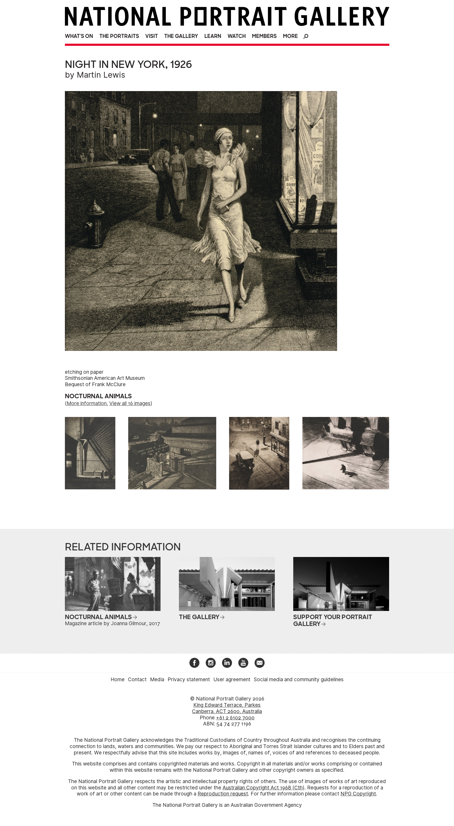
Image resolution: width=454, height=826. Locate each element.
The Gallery (181, 36)
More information (87, 403)
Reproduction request (223, 794)
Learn (212, 36)
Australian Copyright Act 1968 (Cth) (264, 788)
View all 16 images (130, 403)
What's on (79, 36)
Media (157, 679)
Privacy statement (189, 679)
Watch (237, 36)
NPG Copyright (358, 794)
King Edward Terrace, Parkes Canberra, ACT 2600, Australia (227, 708)
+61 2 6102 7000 (235, 718)
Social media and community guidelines (299, 679)
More (290, 36)
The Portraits (119, 36)
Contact (137, 679)
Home (118, 679)
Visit (151, 36)
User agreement (231, 679)
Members (264, 36)
